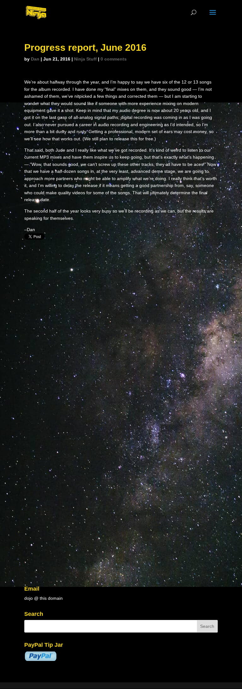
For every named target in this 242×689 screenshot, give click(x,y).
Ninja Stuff (85, 58)
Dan (35, 58)
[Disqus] (121, 320)
